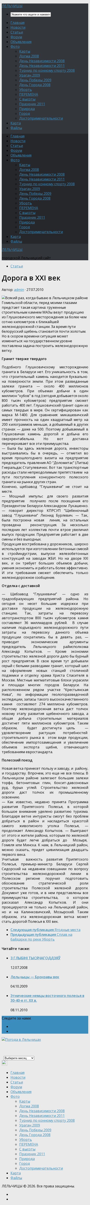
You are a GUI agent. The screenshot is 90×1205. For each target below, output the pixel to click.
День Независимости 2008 (42, 60)
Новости (17, 27)
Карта (15, 123)
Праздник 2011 (32, 104)
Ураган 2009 (29, 75)
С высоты (27, 99)
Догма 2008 (29, 56)
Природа (27, 108)
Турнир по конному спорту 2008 (47, 70)
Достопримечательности (41, 118)
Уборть (25, 89)
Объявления (20, 41)
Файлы (16, 127)
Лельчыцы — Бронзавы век (34, 977)
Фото (15, 46)
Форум (16, 37)
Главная (17, 22)
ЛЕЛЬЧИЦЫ (12, 5)
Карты (24, 51)
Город (24, 113)
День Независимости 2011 (42, 65)
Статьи (16, 32)
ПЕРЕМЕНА (28, 94)
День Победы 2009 (35, 80)
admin (19, 289)
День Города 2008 (34, 84)
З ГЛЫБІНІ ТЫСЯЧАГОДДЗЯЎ (35, 958)
